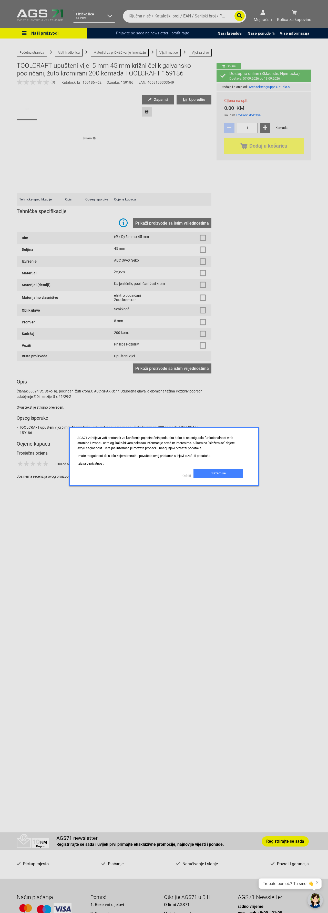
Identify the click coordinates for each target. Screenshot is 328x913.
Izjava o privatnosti (90, 463)
